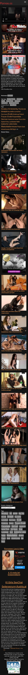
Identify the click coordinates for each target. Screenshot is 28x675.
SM (11, 129)
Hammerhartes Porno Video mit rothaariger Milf (13, 464)
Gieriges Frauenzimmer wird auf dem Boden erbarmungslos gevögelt (13, 291)
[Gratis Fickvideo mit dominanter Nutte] (14, 341)
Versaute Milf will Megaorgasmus (10, 483)
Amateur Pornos (11, 99)
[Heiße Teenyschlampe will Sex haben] (14, 360)
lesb (18, 121)
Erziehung (16, 114)
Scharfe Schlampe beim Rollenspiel (10, 229)
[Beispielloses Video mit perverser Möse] (14, 322)
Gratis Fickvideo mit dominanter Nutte (11, 351)
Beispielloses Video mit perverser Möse (11, 332)
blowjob (4, 111)
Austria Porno (9, 101)
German (4, 119)
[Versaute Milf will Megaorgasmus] (14, 474)
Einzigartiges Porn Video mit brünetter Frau (12, 409)
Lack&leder (12, 122)
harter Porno (18, 119)
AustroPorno (13, 105)
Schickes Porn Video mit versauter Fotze (12, 502)
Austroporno (4, 103)
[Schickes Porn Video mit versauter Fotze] (14, 492)
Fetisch (21, 114)
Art (9, 109)
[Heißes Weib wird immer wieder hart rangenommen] (14, 302)
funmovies (10, 95)
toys (14, 129)
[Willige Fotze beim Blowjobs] (14, 161)
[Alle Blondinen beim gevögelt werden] (14, 418)
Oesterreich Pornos (14, 103)
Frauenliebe (16, 116)
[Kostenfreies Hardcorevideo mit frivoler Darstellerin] (14, 141)
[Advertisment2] (14, 64)
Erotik (10, 114)
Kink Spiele (14, 529)
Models (14, 126)
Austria (3, 101)
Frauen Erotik (6, 116)
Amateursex (20, 99)
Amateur (4, 109)
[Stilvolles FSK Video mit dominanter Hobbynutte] (14, 180)
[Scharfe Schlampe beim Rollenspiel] (14, 220)
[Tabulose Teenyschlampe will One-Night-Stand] (14, 437)
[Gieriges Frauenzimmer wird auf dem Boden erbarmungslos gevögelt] (14, 281)
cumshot (17, 111)
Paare (19, 126)
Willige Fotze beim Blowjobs (8, 171)
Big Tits (18, 109)
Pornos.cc (6, 3)
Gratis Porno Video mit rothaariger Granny (12, 210)
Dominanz (4, 114)
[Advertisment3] (14, 263)
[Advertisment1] (14, 43)
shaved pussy (5, 129)
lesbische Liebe (7, 124)
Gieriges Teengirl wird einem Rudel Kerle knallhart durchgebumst (12, 248)
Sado (23, 127)
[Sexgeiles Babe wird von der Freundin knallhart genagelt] (14, 379)
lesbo (15, 124)
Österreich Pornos (14, 648)
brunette (11, 111)
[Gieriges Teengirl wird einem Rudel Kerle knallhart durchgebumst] (14, 238)
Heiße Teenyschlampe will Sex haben (11, 369)
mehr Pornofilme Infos (6, 89)
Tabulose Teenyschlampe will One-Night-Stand (13, 445)
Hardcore (11, 119)
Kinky (7, 121)
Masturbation (6, 126)
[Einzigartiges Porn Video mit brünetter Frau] (14, 399)
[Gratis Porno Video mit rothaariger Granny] (14, 201)
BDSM (13, 109)
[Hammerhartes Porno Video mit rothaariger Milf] (14, 455)
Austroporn (17, 101)
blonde (23, 109)
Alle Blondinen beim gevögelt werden (11, 428)
